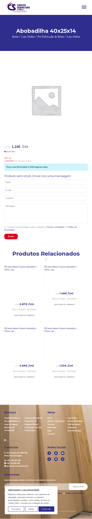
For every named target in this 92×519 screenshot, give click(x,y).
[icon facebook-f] (49, 453)
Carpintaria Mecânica (33, 418)
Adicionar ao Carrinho (24, 315)
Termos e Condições (55, 227)
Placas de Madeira (75, 421)
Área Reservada (74, 431)
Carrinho (51, 434)
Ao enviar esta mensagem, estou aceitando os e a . (40, 228)
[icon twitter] (56, 453)
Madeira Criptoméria (56, 421)
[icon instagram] (62, 459)
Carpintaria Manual (12, 418)
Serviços (51, 424)
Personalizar (16, 509)
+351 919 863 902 (13, 463)
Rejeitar (31, 509)
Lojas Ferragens (11, 424)
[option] (46, 100)
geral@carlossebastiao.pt (17, 466)
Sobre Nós (51, 427)
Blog (49, 431)
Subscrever (78, 486)
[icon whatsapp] (49, 459)
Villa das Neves (74, 424)
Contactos (72, 427)
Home (49, 418)
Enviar (11, 236)
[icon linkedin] (56, 459)
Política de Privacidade (75, 493)
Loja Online (72, 418)
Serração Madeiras (12, 421)
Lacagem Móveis (31, 424)
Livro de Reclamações (66, 511)
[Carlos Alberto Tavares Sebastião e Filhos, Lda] (18, 7)
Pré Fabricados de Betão (23, 161)
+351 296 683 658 (14, 460)
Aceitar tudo (46, 509)
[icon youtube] (62, 453)
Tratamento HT (30, 421)
